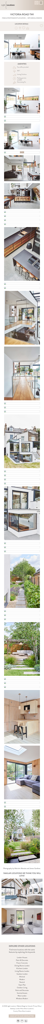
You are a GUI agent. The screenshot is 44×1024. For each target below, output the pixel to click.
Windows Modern (22, 998)
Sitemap (12, 1009)
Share (27, 28)
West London (22, 996)
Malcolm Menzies (20, 868)
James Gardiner (35, 868)
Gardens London (22, 974)
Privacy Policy (37, 1006)
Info (16, 28)
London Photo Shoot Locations (24, 1009)
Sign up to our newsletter (22, 1016)
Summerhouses (22, 993)
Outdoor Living (22, 987)
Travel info (20, 28)
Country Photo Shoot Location (22, 1011)
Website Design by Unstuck (24, 1006)
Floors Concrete (22, 963)
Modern (22, 979)
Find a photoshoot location (14, 18)
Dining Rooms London (22, 965)
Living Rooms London (22, 971)
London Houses (22, 957)
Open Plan (22, 985)
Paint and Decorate (22, 990)
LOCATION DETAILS (21, 24)
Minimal (22, 976)
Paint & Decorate (22, 960)
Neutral (22, 982)
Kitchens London (35, 18)
